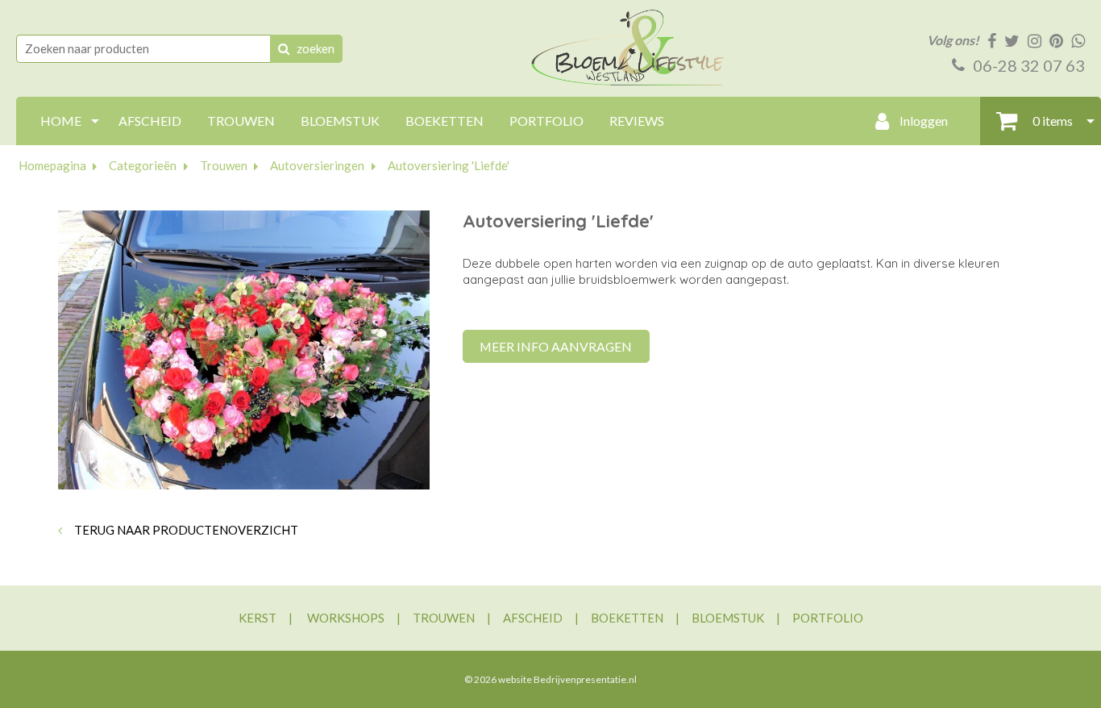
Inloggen (922, 120)
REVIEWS (636, 120)
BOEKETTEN (444, 120)
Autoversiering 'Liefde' (448, 165)
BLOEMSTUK (340, 120)
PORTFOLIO (546, 120)
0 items (1051, 120)
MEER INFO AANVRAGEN (556, 346)
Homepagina (52, 165)
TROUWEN (241, 120)
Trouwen (223, 165)
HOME (60, 120)
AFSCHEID (149, 120)
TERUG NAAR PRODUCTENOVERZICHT (185, 530)
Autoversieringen (317, 165)
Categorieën (143, 165)
